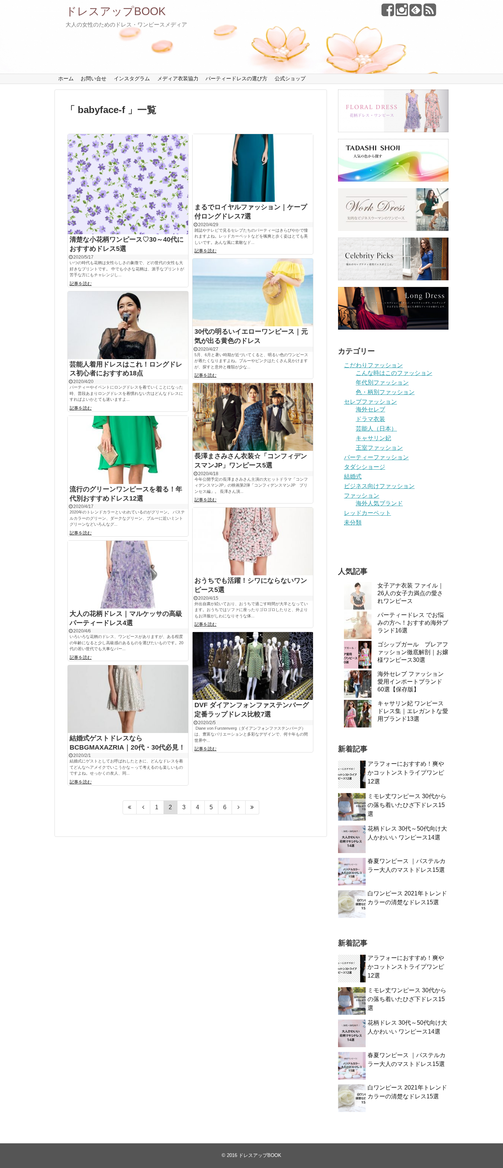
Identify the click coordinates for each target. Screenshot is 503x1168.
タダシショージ (364, 467)
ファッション (361, 495)
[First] (130, 807)
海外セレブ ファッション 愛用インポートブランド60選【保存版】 (410, 681)
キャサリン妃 (373, 438)
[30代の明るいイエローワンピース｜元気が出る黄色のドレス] (253, 292)
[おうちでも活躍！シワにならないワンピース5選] (253, 541)
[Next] (239, 807)
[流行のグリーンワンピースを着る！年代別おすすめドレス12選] (128, 450)
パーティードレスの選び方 (236, 78)
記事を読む (81, 283)
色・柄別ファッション (385, 392)
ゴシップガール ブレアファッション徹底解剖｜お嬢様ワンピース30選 (412, 652)
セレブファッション (370, 402)
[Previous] (143, 807)
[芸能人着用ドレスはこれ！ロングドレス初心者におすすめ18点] (128, 325)
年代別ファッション (382, 382)
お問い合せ (93, 78)
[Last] (252, 807)
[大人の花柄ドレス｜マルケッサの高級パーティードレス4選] (128, 574)
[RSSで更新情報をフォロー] (429, 13)
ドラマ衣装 (370, 419)
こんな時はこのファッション (394, 373)
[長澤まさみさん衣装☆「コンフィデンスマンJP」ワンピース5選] (253, 417)
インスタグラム (132, 78)
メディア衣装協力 (177, 78)
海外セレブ (370, 409)
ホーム (66, 78)
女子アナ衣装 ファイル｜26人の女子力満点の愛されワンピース (410, 593)
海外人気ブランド (379, 503)
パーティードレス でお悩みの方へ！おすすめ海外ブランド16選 (412, 623)
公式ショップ (290, 78)
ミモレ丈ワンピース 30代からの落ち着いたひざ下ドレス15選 (406, 805)
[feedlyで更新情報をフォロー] (415, 13)
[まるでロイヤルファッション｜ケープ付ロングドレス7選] (253, 168)
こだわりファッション (373, 365)
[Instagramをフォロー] (401, 13)
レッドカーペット (367, 513)
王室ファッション (379, 448)
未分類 (353, 522)
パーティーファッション (376, 457)
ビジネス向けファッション (379, 486)
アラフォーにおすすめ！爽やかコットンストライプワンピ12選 (405, 773)
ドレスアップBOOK (116, 11)
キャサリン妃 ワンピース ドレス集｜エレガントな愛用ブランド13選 (412, 711)
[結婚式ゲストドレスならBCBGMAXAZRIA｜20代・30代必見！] (128, 699)
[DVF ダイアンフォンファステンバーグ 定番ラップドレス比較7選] (253, 666)
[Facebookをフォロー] (387, 13)
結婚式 (353, 476)
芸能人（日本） (376, 428)
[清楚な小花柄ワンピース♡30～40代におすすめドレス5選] (128, 184)
